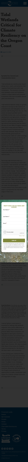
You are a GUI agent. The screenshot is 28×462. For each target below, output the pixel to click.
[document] (14, 231)
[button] (26, 201)
